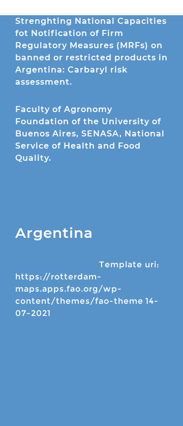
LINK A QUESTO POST (56, 265)
